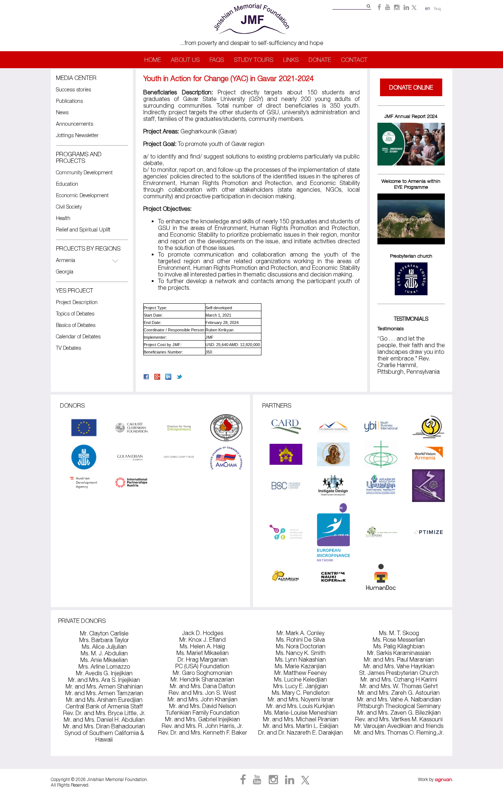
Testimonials (390, 328)
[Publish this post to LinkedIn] (168, 377)
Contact (354, 59)
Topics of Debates (75, 313)
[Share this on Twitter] (179, 377)
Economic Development (82, 195)
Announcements (74, 124)
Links (291, 59)
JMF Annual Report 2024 (410, 116)
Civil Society (69, 206)
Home (152, 59)
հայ (437, 8)
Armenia (65, 260)
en (427, 8)
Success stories (73, 89)
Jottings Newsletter (77, 135)
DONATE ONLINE (411, 87)
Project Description (77, 302)
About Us (185, 59)
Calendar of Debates (78, 336)
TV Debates (68, 348)
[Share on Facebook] (146, 377)
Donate (320, 59)
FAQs (217, 59)
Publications (69, 101)
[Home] (251, 36)
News (62, 112)
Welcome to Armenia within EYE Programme (410, 184)
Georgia (64, 271)
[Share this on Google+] (157, 377)
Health (63, 218)
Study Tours (253, 59)
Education (67, 184)
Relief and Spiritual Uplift (83, 229)
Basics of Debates (75, 325)
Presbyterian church (411, 256)
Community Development (84, 172)
